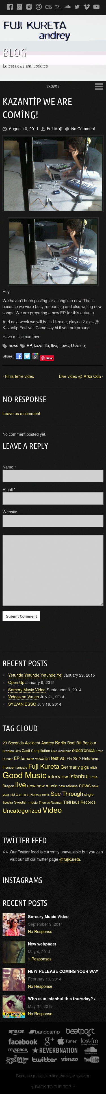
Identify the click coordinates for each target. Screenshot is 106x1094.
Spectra (8, 802)
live (54, 345)
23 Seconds (13, 743)
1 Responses (39, 959)
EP (29, 345)
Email (9, 489)
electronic (64, 751)
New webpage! (42, 944)
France (8, 767)
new (31, 785)
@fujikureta (69, 859)
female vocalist (35, 758)
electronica (83, 750)
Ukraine (78, 345)
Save (49, 358)
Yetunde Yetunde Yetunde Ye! (35, 675)
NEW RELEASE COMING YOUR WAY (63, 971)
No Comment (83, 128)
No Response (40, 931)
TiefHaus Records (79, 802)
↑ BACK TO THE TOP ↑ (53, 1086)
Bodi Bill (74, 743)
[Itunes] (38, 6)
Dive (54, 751)
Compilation (40, 750)
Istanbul (78, 776)
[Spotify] (17, 1060)
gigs (85, 767)
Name (9, 467)
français (21, 767)
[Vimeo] (86, 6)
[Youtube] (96, 6)
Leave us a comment (21, 413)
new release (68, 785)
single (89, 794)
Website (10, 512)
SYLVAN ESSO (22, 704)
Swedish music (26, 802)
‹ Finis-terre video (18, 376)
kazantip (41, 345)
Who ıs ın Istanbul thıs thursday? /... (63, 998)
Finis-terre (90, 758)
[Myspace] (58, 6)
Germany (70, 766)
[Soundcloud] (67, 6)
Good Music (25, 775)
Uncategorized (22, 810)
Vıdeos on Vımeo (23, 696)
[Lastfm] (48, 6)
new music (46, 785)
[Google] (19, 6)
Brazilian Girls (12, 751)
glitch (93, 767)
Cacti (26, 750)
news (13, 345)
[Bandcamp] (44, 1033)
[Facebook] (10, 6)
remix (45, 794)
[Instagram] (29, 6)
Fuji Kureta (43, 766)
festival (58, 758)
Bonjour (89, 743)
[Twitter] (77, 6)
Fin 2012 (74, 758)
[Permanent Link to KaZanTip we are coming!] (53, 174)
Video (52, 809)
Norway (36, 794)
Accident (32, 743)
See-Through (67, 793)
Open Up (16, 682)
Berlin (60, 742)
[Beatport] (80, 1033)
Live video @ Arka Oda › (81, 376)
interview (58, 776)
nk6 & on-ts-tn (19, 794)
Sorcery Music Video (27, 689)
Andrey (47, 743)
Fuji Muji (54, 128)
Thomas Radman (50, 802)
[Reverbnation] (55, 1051)
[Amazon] (16, 1033)
